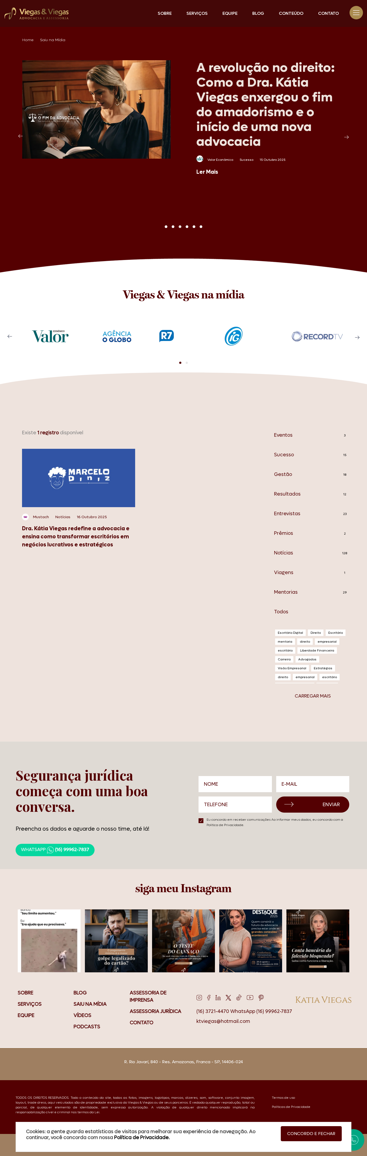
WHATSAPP (55, 850)
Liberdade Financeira (317, 650)
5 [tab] (194, 226)
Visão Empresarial (292, 668)
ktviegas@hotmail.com (223, 1021)
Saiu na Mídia (52, 39)
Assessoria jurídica (155, 1011)
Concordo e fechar (311, 1133)
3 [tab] (180, 226)
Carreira (284, 659)
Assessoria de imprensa (148, 996)
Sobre (165, 13)
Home (28, 39)
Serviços (197, 13)
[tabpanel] (183, 118)
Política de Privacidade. (225, 825)
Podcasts (87, 1027)
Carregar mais (313, 696)
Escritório (335, 633)
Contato (328, 13)
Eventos (310, 435)
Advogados (307, 659)
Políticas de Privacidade (291, 1107)
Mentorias (310, 592)
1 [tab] (166, 226)
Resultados (310, 494)
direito (305, 641)
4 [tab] (187, 226)
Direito (316, 633)
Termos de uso (283, 1097)
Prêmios (310, 533)
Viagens (310, 573)
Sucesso (310, 455)
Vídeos (82, 1015)
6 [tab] (201, 226)
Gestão (310, 474)
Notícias (310, 553)
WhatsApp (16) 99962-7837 (261, 1011)
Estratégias (323, 668)
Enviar (331, 805)
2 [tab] (173, 226)
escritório (285, 650)
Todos (281, 612)
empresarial (327, 641)
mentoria (285, 641)
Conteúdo (291, 13)
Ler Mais (207, 172)
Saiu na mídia (90, 1004)
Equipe (230, 13)
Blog (258, 13)
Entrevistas (310, 514)
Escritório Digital (290, 633)
